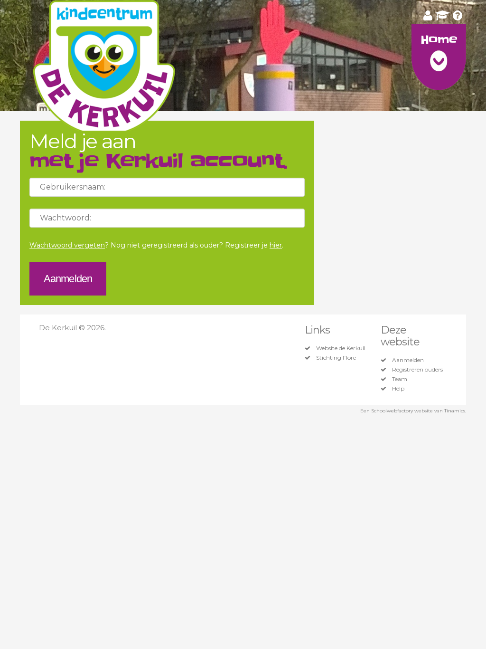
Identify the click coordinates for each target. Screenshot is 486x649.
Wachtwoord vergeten (67, 245)
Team (399, 379)
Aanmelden (408, 360)
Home (439, 40)
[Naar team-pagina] (442, 15)
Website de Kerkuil (340, 348)
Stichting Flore (336, 358)
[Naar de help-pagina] (458, 15)
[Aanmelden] (427, 15)
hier (276, 245)
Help (398, 388)
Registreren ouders (417, 369)
